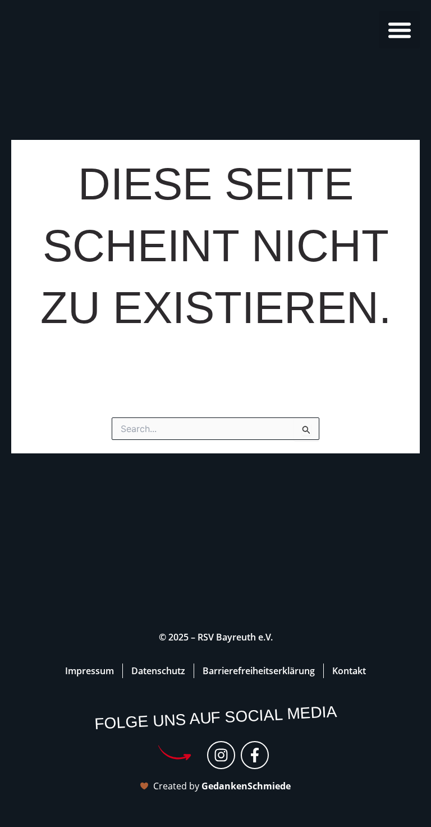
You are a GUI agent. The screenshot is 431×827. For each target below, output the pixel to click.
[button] (399, 29)
